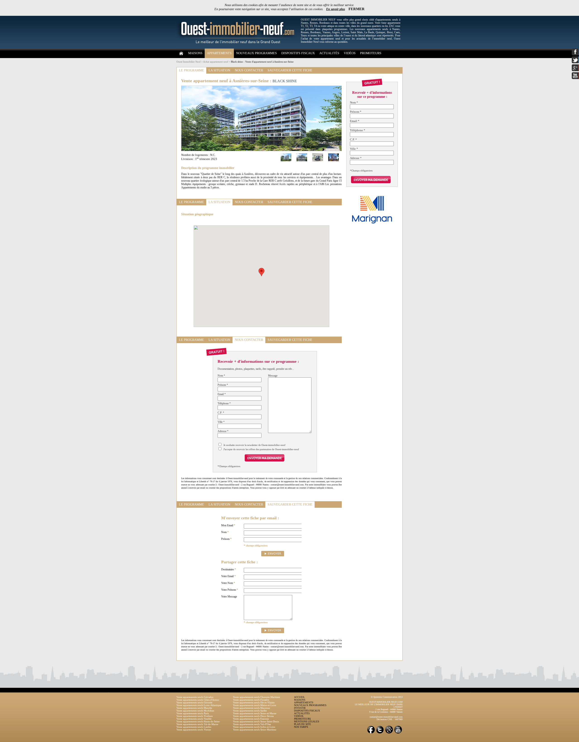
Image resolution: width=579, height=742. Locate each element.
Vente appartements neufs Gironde (194, 702)
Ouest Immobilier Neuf (188, 61)
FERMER (357, 9)
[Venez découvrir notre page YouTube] (398, 733)
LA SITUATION (219, 70)
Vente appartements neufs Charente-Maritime (256, 697)
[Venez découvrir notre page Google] (389, 733)
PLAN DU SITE (302, 724)
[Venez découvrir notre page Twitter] (379, 733)
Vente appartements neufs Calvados (194, 697)
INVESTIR (300, 708)
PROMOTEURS (370, 53)
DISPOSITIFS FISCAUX (298, 53)
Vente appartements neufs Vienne (193, 729)
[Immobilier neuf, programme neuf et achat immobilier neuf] (237, 47)
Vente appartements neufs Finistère (251, 699)
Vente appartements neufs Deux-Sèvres (253, 716)
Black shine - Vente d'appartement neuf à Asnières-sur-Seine (262, 61)
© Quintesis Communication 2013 (387, 697)
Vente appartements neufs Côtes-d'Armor (197, 699)
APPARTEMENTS (219, 53)
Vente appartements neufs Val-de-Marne (197, 724)
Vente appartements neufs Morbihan (195, 710)
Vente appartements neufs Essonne (251, 718)
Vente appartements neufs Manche (194, 708)
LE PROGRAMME (191, 70)
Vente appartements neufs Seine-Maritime (254, 729)
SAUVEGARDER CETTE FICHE (290, 70)
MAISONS (195, 53)
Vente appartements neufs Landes (193, 727)
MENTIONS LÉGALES (306, 721)
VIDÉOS (350, 53)
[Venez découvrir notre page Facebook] (370, 733)
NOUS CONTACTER (249, 70)
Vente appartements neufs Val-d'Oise (252, 724)
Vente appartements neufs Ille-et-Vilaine (254, 702)
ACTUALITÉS (329, 53)
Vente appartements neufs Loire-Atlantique (198, 705)
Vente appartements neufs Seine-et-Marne (254, 713)
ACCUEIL (299, 697)
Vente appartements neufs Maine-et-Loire (254, 705)
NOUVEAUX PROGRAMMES (256, 53)
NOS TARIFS (301, 727)
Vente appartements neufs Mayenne (251, 708)
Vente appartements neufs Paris (192, 713)
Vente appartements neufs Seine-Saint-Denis (256, 721)
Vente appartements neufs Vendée (193, 718)
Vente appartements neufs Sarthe (250, 710)
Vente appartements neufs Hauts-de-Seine (198, 721)
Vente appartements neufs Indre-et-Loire (254, 727)
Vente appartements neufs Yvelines (194, 716)
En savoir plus (335, 9)
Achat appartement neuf (215, 61)
